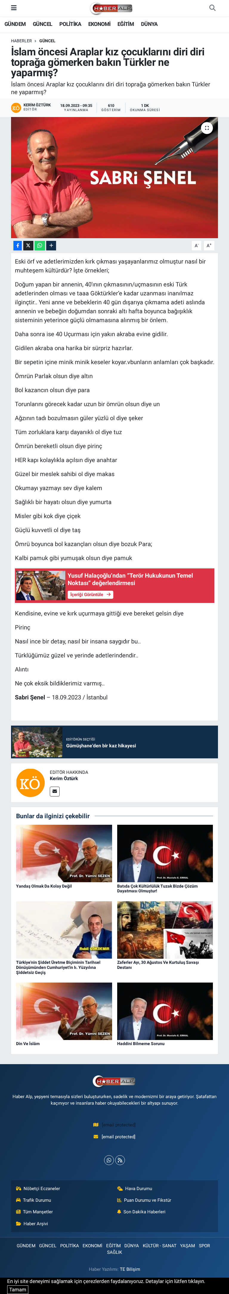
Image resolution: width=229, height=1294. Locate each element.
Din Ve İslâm (28, 1043)
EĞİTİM (125, 24)
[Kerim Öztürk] (30, 782)
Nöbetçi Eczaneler (42, 1188)
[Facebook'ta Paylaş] (17, 246)
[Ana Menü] (14, 8)
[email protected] (119, 1125)
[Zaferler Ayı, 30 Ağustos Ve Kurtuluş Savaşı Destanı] (165, 930)
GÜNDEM (15, 24)
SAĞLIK (114, 1252)
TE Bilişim (130, 1269)
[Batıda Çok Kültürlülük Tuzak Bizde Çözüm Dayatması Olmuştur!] (165, 853)
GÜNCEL (42, 24)
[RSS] (120, 1160)
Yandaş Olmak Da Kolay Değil (44, 886)
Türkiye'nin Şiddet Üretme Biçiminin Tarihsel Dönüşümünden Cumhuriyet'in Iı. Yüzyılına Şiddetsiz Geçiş (58, 967)
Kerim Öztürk (64, 778)
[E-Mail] (55, 791)
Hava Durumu (138, 1188)
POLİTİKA (70, 24)
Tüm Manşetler (38, 1212)
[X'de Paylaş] (28, 246)
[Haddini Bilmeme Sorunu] (165, 1011)
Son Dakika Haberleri (144, 1212)
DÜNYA (149, 24)
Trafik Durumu (37, 1200)
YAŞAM (187, 1245)
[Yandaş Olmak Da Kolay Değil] (64, 853)
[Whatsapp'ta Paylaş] (40, 246)
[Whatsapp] (109, 1160)
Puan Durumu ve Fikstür (147, 1200)
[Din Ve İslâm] (64, 1011)
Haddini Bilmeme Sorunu (141, 1043)
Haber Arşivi (36, 1223)
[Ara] (212, 8)
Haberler (21, 40)
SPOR (204, 1245)
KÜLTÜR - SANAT (160, 1245)
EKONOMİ (99, 24)
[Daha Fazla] (51, 246)
